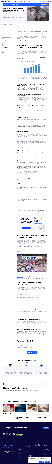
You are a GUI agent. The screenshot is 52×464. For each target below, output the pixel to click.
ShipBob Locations (45, 445)
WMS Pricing (20, 453)
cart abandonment (27, 246)
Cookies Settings (31, 461)
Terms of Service (37, 445)
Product (9, 1)
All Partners (28, 446)
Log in (43, 1)
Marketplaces (29, 452)
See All (47, 400)
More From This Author (44, 383)
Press (19, 454)
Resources (29, 1)
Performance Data (45, 446)
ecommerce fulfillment (21, 33)
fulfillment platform (35, 289)
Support (41, 1)
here (29, 178)
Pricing (12, 1)
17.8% (38, 84)
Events (20, 449)
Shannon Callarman (21, 17)
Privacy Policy (37, 444)
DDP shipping (44, 199)
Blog (19, 446)
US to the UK (35, 171)
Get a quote (46, 1)
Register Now (44, 4)
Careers (20, 450)
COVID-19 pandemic (32, 78)
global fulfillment (27, 287)
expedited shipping (25, 325)
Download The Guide (26, 227)
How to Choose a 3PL (46, 450)
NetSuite (28, 451)
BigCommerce (29, 450)
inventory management (21, 314)
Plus (32, 1)
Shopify (28, 447)
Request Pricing (26, 376)
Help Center (20, 457)
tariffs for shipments (27, 171)
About (19, 444)
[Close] (50, 458)
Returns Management (30, 455)
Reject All (42, 461)
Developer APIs (29, 456)
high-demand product (20, 100)
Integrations (16, 1)
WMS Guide (44, 454)
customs (38, 174)
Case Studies (21, 1)
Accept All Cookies (47, 461)
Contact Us (20, 445)
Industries (25, 1)
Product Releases (45, 449)
